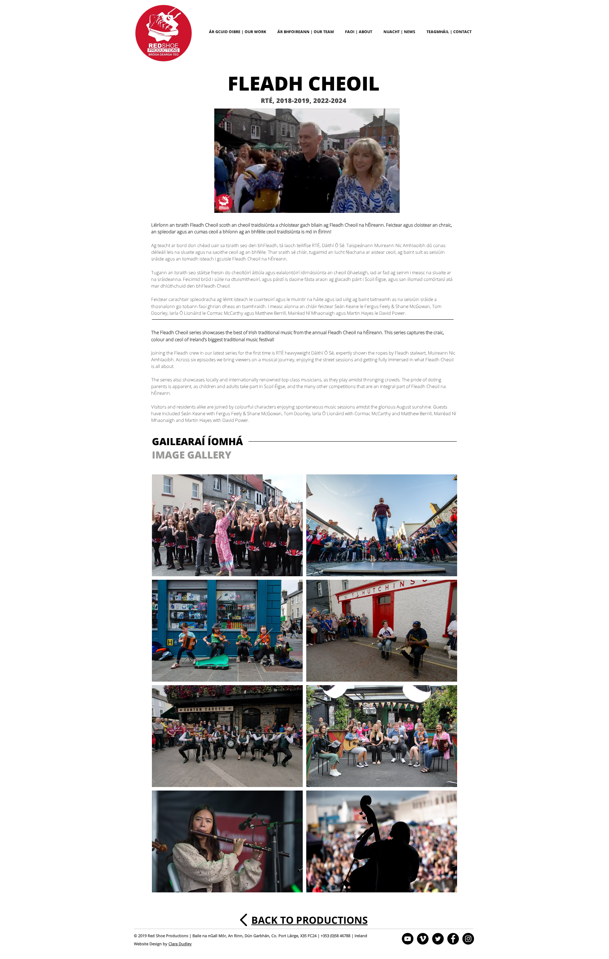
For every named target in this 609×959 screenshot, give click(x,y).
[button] (391, 205)
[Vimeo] (423, 939)
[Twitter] (438, 939)
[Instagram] (468, 939)
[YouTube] (407, 939)
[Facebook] (453, 939)
